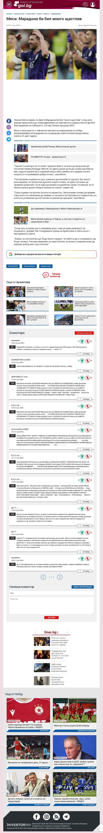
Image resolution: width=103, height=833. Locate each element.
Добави (51, 618)
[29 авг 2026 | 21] (28, 784)
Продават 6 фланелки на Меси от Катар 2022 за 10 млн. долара (36, 318)
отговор (86, 354)
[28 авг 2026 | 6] (74, 784)
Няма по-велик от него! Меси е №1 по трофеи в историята (84, 289)
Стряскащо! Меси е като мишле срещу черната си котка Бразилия (85, 304)
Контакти (76, 824)
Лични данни (66, 828)
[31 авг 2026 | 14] (74, 747)
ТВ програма (44, 768)
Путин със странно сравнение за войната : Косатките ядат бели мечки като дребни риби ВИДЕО (51, 642)
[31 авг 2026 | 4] (74, 710)
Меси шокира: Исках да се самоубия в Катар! (36, 303)
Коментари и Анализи (86, 731)
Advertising (50, 828)
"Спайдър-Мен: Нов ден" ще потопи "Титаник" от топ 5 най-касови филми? (60, 654)
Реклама (83, 824)
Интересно (44, 731)
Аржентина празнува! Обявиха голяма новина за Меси (36, 289)
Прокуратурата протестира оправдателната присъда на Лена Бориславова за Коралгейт (49, 681)
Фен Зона (91, 768)
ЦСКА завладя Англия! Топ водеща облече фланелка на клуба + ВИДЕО (25, 726)
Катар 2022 (13, 266)
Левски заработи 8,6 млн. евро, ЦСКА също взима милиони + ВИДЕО (72, 800)
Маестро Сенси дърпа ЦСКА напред (71, 725)
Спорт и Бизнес (89, 805)
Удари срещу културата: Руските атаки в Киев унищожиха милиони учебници (50, 668)
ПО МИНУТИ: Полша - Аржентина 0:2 (48, 157)
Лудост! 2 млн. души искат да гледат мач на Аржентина (85, 318)
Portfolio (58, 828)
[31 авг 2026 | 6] (28, 710)
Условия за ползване (52, 826)
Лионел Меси (29, 266)
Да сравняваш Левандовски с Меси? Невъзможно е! (56, 208)
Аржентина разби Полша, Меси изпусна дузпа (53, 146)
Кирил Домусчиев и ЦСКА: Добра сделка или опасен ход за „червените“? (74, 763)
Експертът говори (41, 805)
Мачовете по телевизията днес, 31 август (28, 762)
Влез (76, 587)
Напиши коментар (55, 275)
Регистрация (85, 587)
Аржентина (46, 266)
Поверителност (37, 826)
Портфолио (65, 826)
